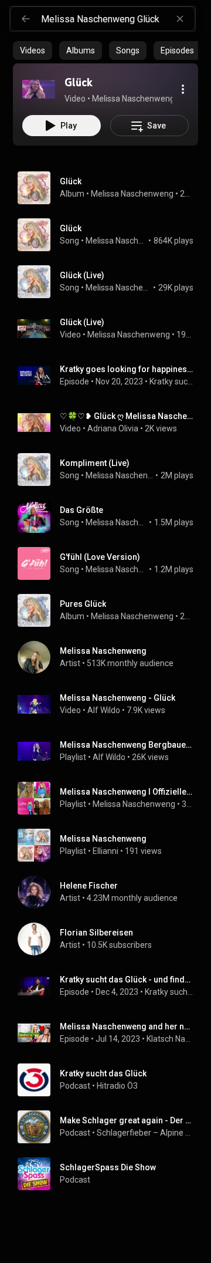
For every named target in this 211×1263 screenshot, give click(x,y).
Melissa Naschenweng (132, 193)
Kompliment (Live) (95, 463)
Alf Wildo (103, 710)
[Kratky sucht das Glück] (110, 1079)
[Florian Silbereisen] (110, 939)
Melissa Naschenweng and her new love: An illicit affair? (127, 1026)
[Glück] (38, 89)
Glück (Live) (82, 275)
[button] (38, 89)
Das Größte (81, 510)
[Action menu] (182, 89)
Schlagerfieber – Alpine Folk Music (145, 1132)
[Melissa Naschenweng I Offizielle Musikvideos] (110, 798)
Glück (70, 228)
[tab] (32, 50)
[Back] (25, 18)
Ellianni (105, 851)
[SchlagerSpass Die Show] (110, 1173)
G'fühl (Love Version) (100, 557)
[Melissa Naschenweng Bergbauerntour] (110, 751)
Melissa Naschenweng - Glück (117, 698)
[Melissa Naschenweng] (110, 657)
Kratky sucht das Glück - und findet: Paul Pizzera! (127, 979)
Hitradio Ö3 (117, 1085)
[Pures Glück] (110, 610)
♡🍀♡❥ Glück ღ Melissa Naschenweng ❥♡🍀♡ (127, 416)
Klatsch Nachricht (170, 1039)
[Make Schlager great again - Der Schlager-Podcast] (110, 1126)
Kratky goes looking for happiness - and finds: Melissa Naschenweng (127, 369)
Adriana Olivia (112, 428)
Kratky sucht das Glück (171, 381)
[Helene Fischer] (110, 892)
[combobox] (118, 19)
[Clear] (180, 18)
